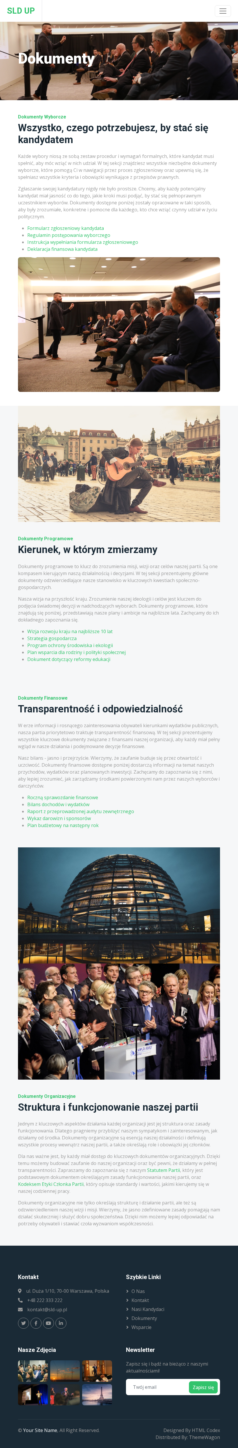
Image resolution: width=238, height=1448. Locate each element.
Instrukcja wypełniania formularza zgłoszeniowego (82, 242)
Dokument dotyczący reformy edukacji (68, 659)
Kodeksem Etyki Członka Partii (51, 1184)
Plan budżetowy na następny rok (63, 825)
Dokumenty (144, 1318)
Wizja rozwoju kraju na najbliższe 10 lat (70, 631)
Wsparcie (141, 1327)
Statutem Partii (163, 1170)
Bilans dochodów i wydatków (58, 804)
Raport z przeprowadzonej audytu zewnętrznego (80, 811)
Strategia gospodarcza (52, 638)
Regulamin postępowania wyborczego (68, 235)
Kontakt (140, 1300)
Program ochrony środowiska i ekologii (70, 645)
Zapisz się (203, 1387)
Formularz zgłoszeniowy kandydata (65, 228)
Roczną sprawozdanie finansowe (62, 797)
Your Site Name (40, 1430)
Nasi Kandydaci (147, 1309)
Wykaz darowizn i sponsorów (59, 818)
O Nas (138, 1291)
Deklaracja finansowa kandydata (62, 249)
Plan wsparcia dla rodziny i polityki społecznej (76, 652)
